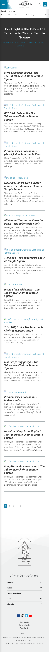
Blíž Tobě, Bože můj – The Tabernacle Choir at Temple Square (21, 116)
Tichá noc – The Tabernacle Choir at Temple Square (24, 259)
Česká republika (8, 11)
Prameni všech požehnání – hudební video (20, 398)
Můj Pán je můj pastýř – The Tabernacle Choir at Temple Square (21, 365)
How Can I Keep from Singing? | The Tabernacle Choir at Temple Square (23, 434)
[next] (24, 506)
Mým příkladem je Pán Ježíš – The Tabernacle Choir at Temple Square (23, 76)
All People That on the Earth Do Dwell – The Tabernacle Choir (23, 222)
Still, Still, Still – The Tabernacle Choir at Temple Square (23, 328)
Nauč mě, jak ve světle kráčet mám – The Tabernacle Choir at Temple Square (23, 186)
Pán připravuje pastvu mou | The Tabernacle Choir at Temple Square (24, 469)
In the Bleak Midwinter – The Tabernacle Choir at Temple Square (21, 293)
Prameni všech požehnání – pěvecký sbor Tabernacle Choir (23, 152)
